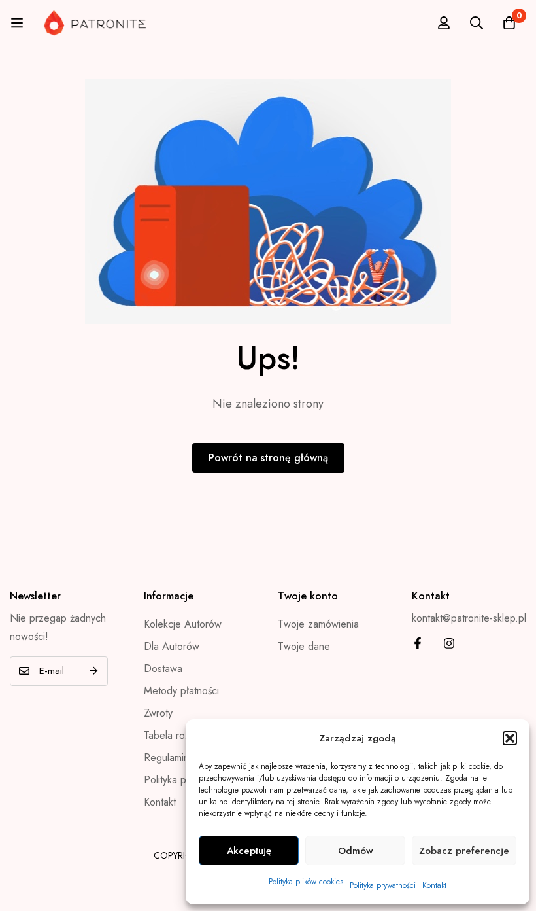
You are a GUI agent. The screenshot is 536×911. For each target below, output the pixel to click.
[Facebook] (418, 643)
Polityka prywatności (383, 885)
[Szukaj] (476, 23)
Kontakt (434, 885)
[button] (509, 738)
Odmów (355, 851)
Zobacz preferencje (464, 851)
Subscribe (93, 671)
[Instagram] (449, 643)
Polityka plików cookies (306, 881)
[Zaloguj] (443, 23)
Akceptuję (249, 851)
